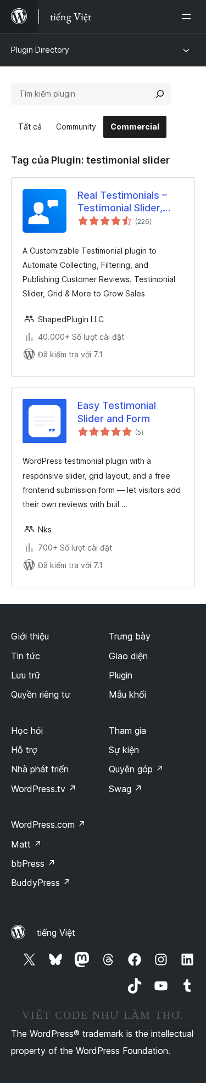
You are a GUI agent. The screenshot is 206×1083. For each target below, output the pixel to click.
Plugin (120, 675)
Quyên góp (136, 769)
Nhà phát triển (40, 769)
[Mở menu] (188, 16)
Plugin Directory (40, 49)
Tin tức (25, 655)
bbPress (33, 863)
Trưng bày (130, 636)
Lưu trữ (25, 675)
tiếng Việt (56, 932)
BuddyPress (41, 882)
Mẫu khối (127, 694)
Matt (26, 844)
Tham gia (127, 730)
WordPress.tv (43, 788)
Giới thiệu (30, 636)
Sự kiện (124, 749)
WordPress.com (48, 824)
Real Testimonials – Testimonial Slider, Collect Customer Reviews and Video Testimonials (122, 202)
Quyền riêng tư (40, 694)
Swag (125, 788)
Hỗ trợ (24, 749)
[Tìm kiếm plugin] (160, 94)
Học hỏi (27, 730)
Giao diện (128, 655)
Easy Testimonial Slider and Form (116, 412)
